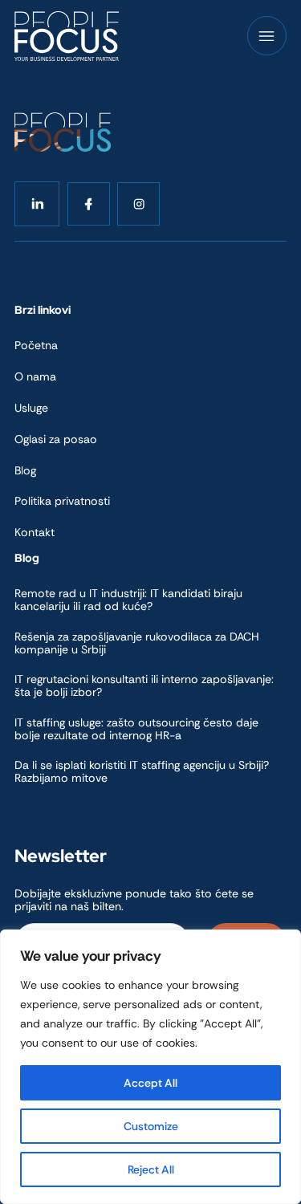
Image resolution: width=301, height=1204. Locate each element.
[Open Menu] (266, 36)
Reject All (151, 1169)
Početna (36, 345)
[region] (150, 1066)
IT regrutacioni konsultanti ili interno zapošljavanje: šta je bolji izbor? (144, 685)
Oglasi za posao (55, 439)
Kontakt (34, 532)
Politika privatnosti (62, 500)
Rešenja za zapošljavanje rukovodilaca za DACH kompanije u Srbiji (136, 643)
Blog (25, 470)
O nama (35, 376)
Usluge (31, 407)
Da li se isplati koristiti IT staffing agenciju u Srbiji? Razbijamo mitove (141, 771)
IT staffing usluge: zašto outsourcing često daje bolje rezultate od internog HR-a (136, 729)
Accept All (150, 1083)
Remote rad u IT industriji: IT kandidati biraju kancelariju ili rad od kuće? (128, 599)
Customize (151, 1126)
